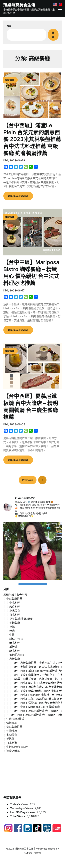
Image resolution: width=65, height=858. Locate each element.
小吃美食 (14, 610)
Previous (27, 480)
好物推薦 (11, 730)
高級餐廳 (14, 658)
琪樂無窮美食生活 (19, 5)
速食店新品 (13, 750)
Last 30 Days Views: (23, 812)
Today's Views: (20, 804)
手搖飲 (10, 738)
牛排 (12, 634)
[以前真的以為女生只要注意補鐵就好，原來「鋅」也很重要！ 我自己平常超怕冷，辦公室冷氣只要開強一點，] (32, 551)
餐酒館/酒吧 (16, 654)
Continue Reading (18, 195)
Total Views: (18, 816)
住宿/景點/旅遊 (15, 718)
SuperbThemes (32, 852)
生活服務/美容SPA (17, 746)
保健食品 (11, 722)
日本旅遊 (11, 742)
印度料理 (14, 606)
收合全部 (21, 594)
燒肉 (12, 630)
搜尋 (9, 26)
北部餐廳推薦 (14, 726)
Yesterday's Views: (22, 808)
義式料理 (14, 642)
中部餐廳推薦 (14, 598)
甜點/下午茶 (16, 638)
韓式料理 (14, 650)
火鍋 (12, 626)
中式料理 (14, 602)
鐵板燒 (13, 646)
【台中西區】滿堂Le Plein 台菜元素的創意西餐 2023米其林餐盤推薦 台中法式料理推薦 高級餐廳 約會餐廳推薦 (32, 139)
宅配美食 (11, 734)
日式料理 (14, 614)
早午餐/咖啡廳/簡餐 (21, 618)
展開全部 (8, 594)
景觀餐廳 (14, 622)
